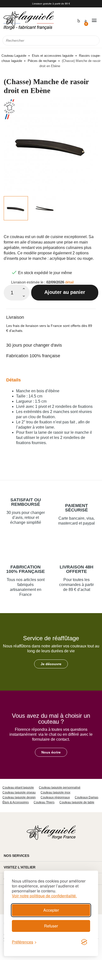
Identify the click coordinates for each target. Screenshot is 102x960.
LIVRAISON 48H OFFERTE (76, 569)
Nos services (16, 856)
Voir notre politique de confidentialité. (44, 895)
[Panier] (85, 20)
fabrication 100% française (25, 569)
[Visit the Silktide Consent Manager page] (84, 942)
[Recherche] (94, 40)
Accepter (51, 910)
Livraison (15, 317)
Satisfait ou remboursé (25, 502)
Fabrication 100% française (33, 355)
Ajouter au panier (64, 292)
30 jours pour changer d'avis (34, 345)
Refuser (51, 926)
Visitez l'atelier (19, 867)
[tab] (51, 314)
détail (69, 282)
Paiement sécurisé (76, 507)
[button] (51, 663)
